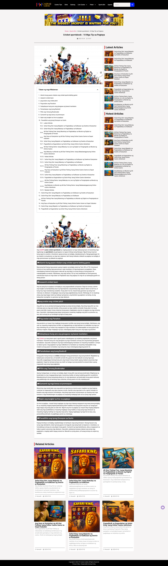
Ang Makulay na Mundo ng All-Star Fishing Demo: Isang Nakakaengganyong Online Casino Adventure (69, 153)
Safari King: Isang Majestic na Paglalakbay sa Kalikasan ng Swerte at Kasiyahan (69, 141)
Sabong (72, 4)
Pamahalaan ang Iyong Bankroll (50, 109)
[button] (97, 89)
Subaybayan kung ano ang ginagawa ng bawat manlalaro (58, 106)
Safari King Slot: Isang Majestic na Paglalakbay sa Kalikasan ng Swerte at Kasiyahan (70, 126)
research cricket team (47, 98)
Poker (92, 4)
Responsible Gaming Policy (88, 564)
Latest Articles (48, 123)
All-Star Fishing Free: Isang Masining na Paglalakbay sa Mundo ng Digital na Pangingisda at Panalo (67, 132)
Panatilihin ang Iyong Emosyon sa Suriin (53, 120)
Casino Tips (58, 4)
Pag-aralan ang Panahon (48, 103)
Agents (110, 4)
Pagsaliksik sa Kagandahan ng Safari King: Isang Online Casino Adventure (67, 144)
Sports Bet (102, 4)
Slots (66, 4)
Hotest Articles (49, 156)
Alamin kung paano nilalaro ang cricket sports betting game (58, 95)
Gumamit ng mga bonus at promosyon (52, 115)
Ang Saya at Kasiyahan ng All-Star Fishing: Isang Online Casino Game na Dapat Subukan (68, 137)
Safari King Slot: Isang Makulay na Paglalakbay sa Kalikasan (63, 129)
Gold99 (42, 250)
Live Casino (81, 4)
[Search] (132, 5)
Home (66, 31)
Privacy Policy (76, 564)
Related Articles (49, 190)
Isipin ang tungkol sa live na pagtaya (51, 117)
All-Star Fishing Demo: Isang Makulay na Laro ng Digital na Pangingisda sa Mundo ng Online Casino (70, 148)
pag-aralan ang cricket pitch (49, 101)
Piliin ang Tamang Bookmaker (49, 112)
